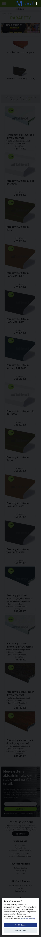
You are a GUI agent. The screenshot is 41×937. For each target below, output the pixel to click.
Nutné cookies (20, 930)
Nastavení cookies (27, 919)
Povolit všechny (20, 925)
